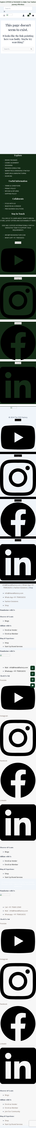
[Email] (32, 685)
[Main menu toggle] (4, 15)
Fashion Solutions (20, 588)
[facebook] (33, 16)
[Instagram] (32, 679)
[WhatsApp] (32, 668)
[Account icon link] (23, 15)
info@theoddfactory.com (11, 585)
